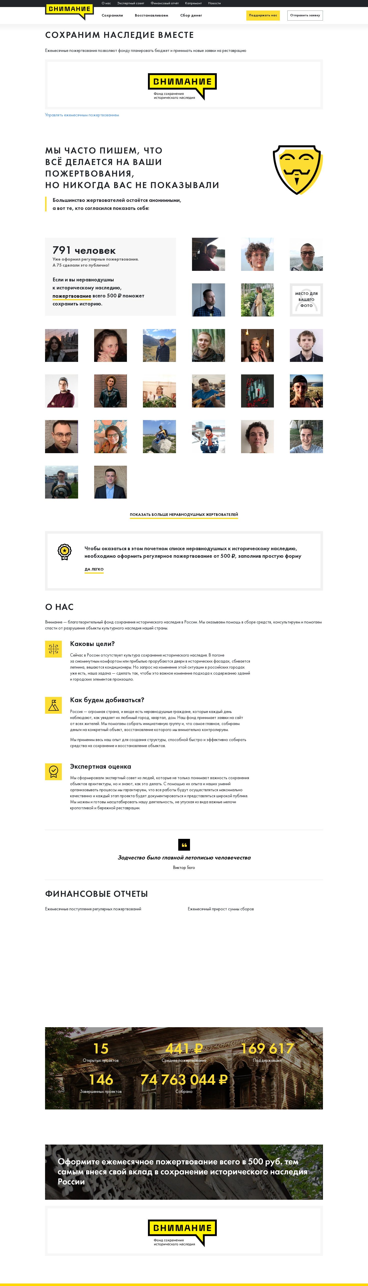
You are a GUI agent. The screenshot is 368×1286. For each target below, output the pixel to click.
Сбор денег (191, 16)
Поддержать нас (263, 15)
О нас (106, 3)
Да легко (94, 570)
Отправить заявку (305, 15)
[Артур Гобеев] (110, 482)
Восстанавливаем (151, 16)
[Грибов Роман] (306, 254)
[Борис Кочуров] (257, 254)
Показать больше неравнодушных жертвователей (184, 515)
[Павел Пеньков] (61, 482)
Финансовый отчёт (165, 3)
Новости (214, 3)
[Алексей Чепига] (306, 345)
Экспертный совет (130, 3)
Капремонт (193, 3)
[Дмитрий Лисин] (61, 391)
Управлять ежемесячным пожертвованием (82, 115)
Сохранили (112, 16)
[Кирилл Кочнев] (110, 391)
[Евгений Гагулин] (208, 436)
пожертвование (72, 296)
